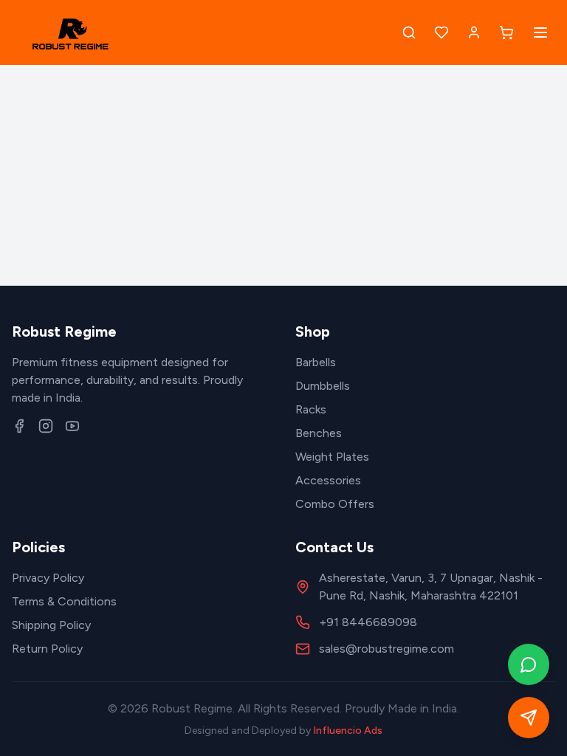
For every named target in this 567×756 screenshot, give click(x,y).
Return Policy (47, 649)
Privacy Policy (48, 578)
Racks (310, 409)
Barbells (315, 362)
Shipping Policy (51, 625)
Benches (318, 433)
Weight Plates (332, 457)
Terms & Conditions (64, 601)
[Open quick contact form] (528, 717)
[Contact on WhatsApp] (528, 664)
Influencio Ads (347, 730)
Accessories (328, 480)
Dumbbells (322, 386)
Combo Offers (334, 504)
